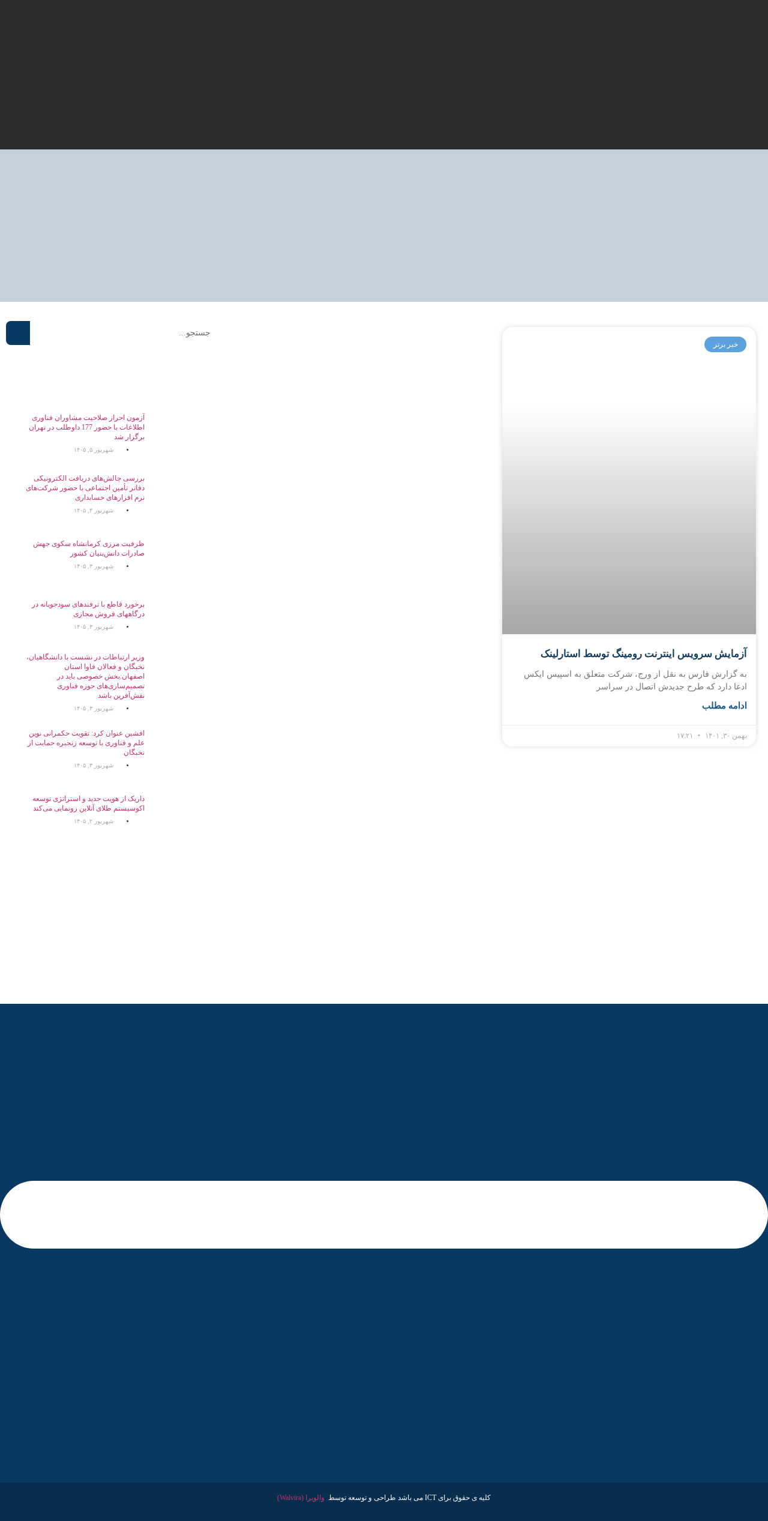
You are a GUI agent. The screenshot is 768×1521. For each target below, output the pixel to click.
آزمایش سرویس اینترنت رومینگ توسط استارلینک (644, 653)
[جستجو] (18, 333)
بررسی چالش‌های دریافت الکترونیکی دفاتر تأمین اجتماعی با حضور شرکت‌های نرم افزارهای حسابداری (85, 488)
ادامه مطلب (724, 705)
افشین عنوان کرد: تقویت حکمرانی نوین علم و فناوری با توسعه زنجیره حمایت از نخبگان (86, 743)
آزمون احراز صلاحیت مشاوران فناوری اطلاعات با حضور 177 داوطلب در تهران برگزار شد (87, 427)
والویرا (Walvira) (301, 1497)
